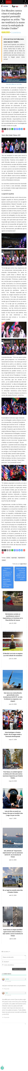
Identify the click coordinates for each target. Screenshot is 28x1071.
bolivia (8, 557)
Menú (2, 3)
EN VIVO (8, 2)
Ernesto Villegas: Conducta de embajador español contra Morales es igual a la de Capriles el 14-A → (20, 574)
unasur (4, 560)
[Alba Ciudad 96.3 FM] (14, 6)
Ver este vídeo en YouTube (14, 84)
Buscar (25, 3)
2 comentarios (16, 32)
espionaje (14, 557)
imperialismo (21, 557)
